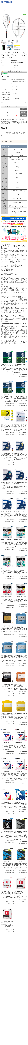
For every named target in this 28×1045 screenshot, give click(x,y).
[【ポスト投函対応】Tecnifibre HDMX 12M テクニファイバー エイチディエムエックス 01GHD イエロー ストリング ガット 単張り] (7, 794)
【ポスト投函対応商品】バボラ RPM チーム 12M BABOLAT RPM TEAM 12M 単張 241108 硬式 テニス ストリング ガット (20, 485)
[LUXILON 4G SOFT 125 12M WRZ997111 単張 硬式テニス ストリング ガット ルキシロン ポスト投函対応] (7, 705)
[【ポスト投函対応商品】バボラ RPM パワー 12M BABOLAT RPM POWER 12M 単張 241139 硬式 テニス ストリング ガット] (7, 445)
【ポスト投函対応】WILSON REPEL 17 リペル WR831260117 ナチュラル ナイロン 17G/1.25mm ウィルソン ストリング (7, 924)
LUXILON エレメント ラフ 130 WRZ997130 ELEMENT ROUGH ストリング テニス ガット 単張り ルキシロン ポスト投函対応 (21, 687)
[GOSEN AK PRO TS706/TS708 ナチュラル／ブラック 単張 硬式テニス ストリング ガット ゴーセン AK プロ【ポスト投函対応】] (20, 531)
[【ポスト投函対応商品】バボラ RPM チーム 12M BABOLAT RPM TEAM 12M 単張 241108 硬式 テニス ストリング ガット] (20, 474)
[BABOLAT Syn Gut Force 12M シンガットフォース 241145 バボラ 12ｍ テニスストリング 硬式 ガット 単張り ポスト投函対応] (7, 504)
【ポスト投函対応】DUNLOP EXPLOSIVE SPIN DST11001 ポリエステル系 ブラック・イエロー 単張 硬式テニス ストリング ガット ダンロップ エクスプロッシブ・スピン (21, 835)
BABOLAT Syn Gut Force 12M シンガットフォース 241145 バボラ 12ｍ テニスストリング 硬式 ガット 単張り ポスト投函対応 (7, 514)
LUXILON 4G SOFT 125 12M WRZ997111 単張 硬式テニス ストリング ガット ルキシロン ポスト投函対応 (7, 716)
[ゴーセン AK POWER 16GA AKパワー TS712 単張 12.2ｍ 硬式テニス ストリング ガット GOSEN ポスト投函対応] (7, 561)
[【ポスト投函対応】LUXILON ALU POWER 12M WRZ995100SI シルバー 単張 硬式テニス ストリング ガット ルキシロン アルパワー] (20, 618)
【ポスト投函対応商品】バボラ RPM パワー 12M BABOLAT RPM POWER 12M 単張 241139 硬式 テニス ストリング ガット (7, 456)
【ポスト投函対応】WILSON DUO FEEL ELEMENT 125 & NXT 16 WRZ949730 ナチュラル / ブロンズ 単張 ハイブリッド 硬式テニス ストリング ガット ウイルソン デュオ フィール (7, 895)
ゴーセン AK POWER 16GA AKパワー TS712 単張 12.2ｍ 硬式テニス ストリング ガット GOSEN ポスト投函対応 (7, 571)
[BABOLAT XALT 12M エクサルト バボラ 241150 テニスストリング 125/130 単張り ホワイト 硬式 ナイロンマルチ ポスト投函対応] (20, 504)
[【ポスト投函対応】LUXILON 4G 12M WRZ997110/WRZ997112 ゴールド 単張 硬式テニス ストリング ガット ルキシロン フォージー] (20, 705)
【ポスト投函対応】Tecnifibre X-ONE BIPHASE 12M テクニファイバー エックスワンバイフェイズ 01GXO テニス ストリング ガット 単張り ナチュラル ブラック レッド (21, 775)
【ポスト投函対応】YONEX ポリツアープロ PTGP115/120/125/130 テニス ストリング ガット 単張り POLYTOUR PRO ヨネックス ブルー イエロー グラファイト (20, 368)
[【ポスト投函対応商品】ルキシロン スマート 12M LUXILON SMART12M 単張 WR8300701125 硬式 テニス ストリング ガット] (7, 676)
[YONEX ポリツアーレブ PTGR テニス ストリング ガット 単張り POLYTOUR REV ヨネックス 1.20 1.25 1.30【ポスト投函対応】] (7, 356)
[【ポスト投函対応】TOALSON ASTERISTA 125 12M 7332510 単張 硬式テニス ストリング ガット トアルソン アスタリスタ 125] (20, 794)
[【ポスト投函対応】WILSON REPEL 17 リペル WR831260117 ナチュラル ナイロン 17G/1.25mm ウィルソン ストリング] (7, 913)
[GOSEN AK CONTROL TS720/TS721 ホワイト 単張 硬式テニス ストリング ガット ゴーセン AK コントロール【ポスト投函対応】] (7, 531)
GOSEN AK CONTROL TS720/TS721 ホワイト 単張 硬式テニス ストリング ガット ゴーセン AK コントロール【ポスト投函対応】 (7, 542)
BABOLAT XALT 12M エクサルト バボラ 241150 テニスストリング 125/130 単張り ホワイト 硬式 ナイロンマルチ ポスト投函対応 (20, 514)
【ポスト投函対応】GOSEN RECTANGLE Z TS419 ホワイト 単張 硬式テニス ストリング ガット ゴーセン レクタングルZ (20, 599)
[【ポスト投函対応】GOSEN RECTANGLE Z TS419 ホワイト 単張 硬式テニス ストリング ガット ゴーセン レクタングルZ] (20, 589)
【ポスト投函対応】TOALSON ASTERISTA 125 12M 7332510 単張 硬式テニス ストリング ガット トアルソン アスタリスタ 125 (21, 805)
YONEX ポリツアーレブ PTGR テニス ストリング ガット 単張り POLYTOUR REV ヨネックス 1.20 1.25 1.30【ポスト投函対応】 (7, 367)
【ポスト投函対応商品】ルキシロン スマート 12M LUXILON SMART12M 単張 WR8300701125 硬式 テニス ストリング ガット (7, 687)
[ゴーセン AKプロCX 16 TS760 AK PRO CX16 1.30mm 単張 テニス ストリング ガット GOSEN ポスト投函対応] (20, 561)
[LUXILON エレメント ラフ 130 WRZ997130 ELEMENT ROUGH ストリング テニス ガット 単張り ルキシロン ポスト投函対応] (20, 676)
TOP (1, 8)
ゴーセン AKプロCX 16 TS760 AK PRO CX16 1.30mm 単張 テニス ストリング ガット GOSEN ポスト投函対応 (20, 571)
